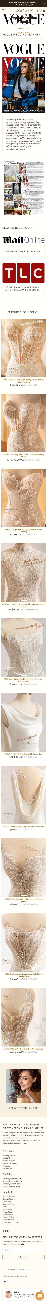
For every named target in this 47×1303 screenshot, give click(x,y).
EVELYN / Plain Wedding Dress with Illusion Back (23, 754)
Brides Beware (8, 1214)
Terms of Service (9, 1220)
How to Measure (9, 1199)
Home (20, 32)
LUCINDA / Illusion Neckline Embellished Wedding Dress (23, 900)
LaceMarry (11, 1276)
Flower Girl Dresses (9, 1161)
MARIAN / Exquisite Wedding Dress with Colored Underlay (23, 530)
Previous (21, 28)
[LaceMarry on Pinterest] (9, 1231)
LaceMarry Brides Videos (12, 1184)
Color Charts (7, 1201)
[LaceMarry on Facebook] (4, 1231)
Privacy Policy (8, 1212)
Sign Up (23, 1257)
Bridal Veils (6, 1158)
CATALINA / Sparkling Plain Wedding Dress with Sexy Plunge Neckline (23, 381)
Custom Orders (8, 1217)
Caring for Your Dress (10, 1222)
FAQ (4, 1207)
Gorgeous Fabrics (9, 1204)
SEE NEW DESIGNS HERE (23, 1108)
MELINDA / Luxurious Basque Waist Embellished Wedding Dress (23, 975)
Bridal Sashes (7, 1168)
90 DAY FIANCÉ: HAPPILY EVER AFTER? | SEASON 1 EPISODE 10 (22, 288)
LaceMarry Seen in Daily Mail (23, 251)
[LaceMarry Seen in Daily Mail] (23, 239)
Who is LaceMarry (9, 1196)
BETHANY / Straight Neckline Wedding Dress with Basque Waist (23, 680)
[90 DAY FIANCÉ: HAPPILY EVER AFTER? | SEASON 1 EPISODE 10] (23, 273)
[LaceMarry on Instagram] (6, 1231)
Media (27, 32)
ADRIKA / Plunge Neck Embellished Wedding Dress (23, 1049)
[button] (39, 1296)
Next (27, 28)
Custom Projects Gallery (11, 1186)
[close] (44, 3)
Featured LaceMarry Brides (12, 1181)
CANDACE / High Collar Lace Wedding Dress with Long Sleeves (23, 605)
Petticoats (6, 1166)
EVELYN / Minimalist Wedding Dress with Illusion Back (23, 827)
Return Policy (7, 1209)
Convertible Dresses (10, 1163)
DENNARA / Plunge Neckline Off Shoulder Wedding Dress (23, 455)
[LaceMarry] (23, 10)
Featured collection (23, 312)
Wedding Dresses (9, 1155)
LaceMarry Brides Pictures (12, 1178)
